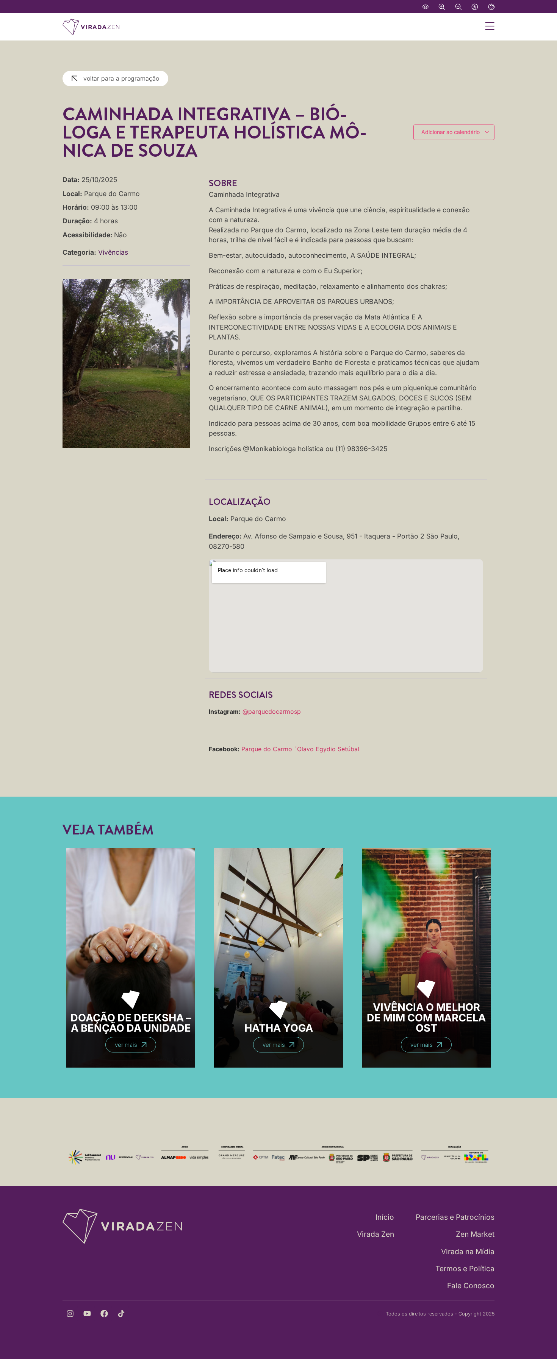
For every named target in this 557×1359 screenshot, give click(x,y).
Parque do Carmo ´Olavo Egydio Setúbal (300, 749)
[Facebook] (104, 1313)
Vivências (113, 252)
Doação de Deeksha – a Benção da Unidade (130, 1023)
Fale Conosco (470, 1285)
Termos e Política (464, 1268)
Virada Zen (375, 1234)
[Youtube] (87, 1313)
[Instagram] (70, 1313)
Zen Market (475, 1234)
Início (385, 1217)
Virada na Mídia (467, 1251)
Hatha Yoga (278, 1028)
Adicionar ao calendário (451, 132)
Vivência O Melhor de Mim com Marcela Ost (426, 1017)
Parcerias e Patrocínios (455, 1217)
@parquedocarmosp (272, 711)
